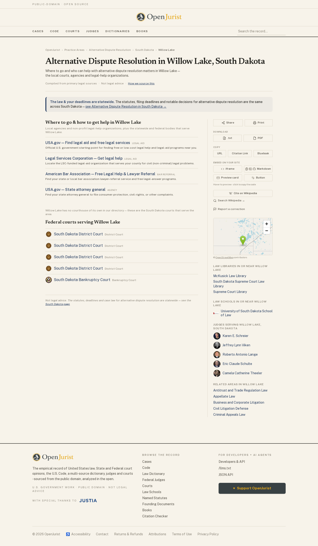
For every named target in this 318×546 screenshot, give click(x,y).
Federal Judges (153, 480)
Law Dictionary (153, 474)
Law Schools (151, 492)
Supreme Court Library (230, 292)
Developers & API (232, 462)
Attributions (157, 534)
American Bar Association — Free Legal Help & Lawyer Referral (100, 174)
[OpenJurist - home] (159, 17)
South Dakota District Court (78, 234)
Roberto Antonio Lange (240, 354)
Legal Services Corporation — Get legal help (83, 158)
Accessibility (78, 534)
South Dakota (144, 50)
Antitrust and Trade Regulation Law (240, 390)
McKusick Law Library (229, 276)
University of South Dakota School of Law (247, 313)
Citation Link (240, 153)
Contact (102, 534)
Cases (38, 31)
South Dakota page (57, 304)
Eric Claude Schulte (237, 364)
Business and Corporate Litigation (238, 402)
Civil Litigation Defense (230, 408)
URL (219, 153)
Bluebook (263, 153)
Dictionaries (117, 31)
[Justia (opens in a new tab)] (88, 500)
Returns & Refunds (128, 534)
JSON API (226, 475)
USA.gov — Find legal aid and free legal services (87, 143)
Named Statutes (154, 498)
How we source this (141, 83)
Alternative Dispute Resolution (110, 50)
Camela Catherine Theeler (242, 373)
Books (142, 31)
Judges (92, 31)
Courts (73, 31)
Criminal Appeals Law (229, 414)
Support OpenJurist (252, 488)
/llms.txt (225, 468)
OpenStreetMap (224, 257)
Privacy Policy (208, 534)
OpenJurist (52, 50)
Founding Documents (158, 504)
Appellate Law (224, 396)
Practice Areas (74, 50)
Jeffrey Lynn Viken (236, 345)
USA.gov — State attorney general (75, 189)
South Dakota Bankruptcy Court (82, 280)
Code (54, 31)
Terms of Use (182, 534)
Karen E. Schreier (235, 336)
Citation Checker (155, 516)
